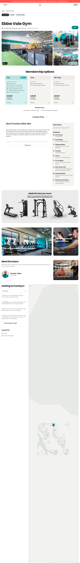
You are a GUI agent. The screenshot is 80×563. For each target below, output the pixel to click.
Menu (5, 4)
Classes (12, 14)
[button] (53, 425)
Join (75, 27)
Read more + (28, 145)
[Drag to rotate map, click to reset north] (77, 290)
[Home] (40, 4)
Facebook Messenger (9, 335)
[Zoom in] (77, 286)
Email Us (6, 333)
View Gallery (74, 63)
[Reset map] (30, 286)
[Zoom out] (77, 288)
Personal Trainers (20, 14)
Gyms (3, 11)
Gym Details (5, 14)
